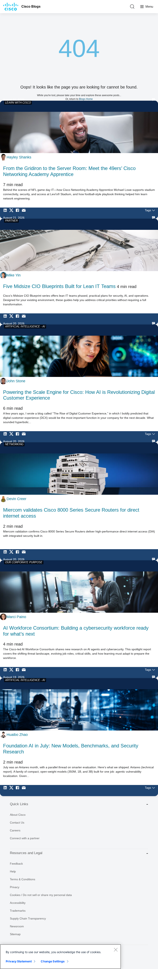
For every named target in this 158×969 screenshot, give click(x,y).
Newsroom (17, 926)
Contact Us (17, 822)
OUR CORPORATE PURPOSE (23, 562)
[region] (60, 956)
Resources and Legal (26, 853)
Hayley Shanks (19, 157)
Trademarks (18, 910)
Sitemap (15, 934)
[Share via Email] (25, 213)
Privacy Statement (19, 961)
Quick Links (19, 804)
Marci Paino (16, 617)
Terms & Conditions (22, 879)
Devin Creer (16, 499)
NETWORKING (14, 444)
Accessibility (18, 902)
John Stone (16, 381)
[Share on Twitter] (12, 213)
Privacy (14, 887)
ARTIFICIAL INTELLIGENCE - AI (25, 326)
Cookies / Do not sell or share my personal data (41, 895)
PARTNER (11, 220)
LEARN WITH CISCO (18, 102)
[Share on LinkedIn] (6, 213)
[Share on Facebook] (18, 213)
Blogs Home (86, 99)
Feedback (16, 863)
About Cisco (18, 814)
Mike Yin (14, 275)
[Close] (116, 950)
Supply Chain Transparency (28, 918)
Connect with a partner (25, 838)
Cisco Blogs (31, 6)
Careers (15, 830)
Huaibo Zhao (17, 735)
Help (13, 871)
